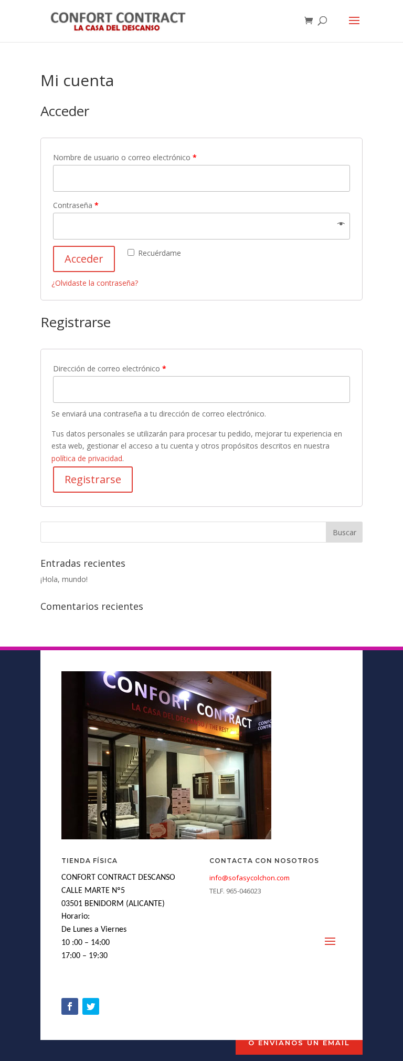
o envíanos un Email (299, 1042)
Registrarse (93, 479)
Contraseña (76, 205)
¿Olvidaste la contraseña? (94, 283)
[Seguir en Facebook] (69, 1006)
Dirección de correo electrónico (109, 368)
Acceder (84, 259)
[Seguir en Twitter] (90, 1006)
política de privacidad (86, 458)
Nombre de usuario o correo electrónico (125, 157)
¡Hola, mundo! (64, 579)
